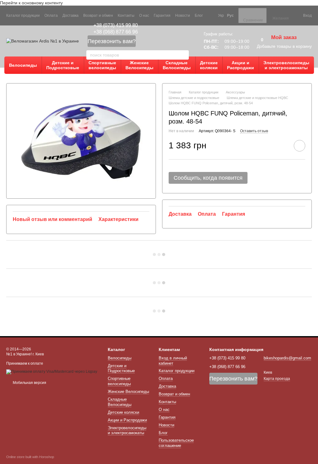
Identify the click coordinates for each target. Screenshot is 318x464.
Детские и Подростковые (62, 65)
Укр (221, 15)
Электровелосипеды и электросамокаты (286, 65)
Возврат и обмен (98, 15)
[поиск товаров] (184, 55)
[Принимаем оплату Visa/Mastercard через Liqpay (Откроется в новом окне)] (51, 371)
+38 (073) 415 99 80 (115, 25)
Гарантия (162, 15)
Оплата (51, 15)
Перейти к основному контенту (31, 2)
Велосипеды (23, 65)
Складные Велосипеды (177, 65)
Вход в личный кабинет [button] (173, 361)
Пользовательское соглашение (176, 443)
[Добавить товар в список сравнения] (282, 145)
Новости (182, 15)
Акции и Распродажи (240, 65)
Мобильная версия (29, 383)
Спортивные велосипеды (102, 65)
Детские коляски (209, 65)
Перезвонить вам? (112, 41)
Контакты (126, 15)
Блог (199, 15)
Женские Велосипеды (139, 65)
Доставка (70, 15)
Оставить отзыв (254, 131)
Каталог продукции (23, 15)
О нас (144, 15)
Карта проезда (277, 378)
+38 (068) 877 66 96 (115, 31)
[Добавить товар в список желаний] (299, 145)
